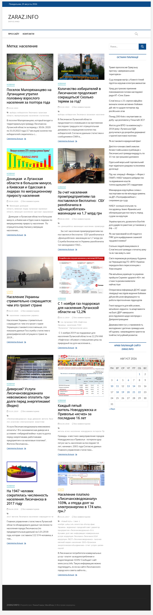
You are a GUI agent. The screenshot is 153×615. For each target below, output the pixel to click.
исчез (67, 431)
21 (134, 392)
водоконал (71, 527)
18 (117, 392)
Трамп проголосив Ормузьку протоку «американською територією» (123, 71)
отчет (87, 545)
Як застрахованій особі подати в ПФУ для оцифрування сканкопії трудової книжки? (125, 237)
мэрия (68, 542)
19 (122, 392)
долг (68, 533)
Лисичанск (33, 112)
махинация (79, 226)
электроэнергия (27, 422)
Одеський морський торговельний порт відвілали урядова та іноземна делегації (127, 165)
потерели (97, 431)
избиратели (22, 112)
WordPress (49, 605)
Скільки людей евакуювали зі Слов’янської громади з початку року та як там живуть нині (127, 249)
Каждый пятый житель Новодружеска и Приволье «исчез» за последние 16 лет (77, 411)
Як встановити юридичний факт (125, 141)
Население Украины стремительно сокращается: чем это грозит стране (29, 300)
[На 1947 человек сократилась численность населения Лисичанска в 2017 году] (30, 472)
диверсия (37, 419)
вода (30, 419)
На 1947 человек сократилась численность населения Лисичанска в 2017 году (27, 497)
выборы (13, 112)
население (34, 115)
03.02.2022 (13, 108)
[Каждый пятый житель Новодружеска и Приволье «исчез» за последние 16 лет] (81, 376)
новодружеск (86, 431)
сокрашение (25, 315)
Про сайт (13, 34)
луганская (91, 114)
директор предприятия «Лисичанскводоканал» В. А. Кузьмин (79, 530)
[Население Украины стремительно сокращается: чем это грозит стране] (30, 272)
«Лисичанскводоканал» (17, 419)
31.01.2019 (13, 411)
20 (128, 392)
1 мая (75, 521)
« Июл (112, 409)
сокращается (45, 517)
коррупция (68, 536)
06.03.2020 (13, 311)
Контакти (28, 34)
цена (85, 328)
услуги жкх (15, 422)
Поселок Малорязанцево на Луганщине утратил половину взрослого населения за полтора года (29, 95)
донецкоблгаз (67, 226)
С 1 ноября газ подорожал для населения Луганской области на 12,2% (79, 307)
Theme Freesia (38, 605)
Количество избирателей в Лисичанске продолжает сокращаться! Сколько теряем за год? (79, 94)
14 (134, 386)
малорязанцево (21, 115)
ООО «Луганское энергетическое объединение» (77, 543)
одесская (38, 212)
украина (34, 315)
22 (139, 392)
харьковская (48, 212)
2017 (9, 517)
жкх (71, 533)
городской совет (84, 527)
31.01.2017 (64, 517)
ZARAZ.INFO (23, 17)
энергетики (40, 422)
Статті (10, 291)
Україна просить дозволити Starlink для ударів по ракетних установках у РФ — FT (127, 225)
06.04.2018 (64, 424)
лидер (25, 209)
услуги (94, 545)
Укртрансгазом (75, 328)
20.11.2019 (64, 317)
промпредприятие (103, 226)
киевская (18, 209)
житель (61, 431)
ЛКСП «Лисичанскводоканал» (80, 539)
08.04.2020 (64, 219)
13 (128, 386)
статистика (44, 115)
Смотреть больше (22, 139)
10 (112, 386)
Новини (11, 84)
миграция (18, 212)
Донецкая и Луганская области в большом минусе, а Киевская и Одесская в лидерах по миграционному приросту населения (29, 187)
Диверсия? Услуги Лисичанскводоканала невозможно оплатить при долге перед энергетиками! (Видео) (28, 397)
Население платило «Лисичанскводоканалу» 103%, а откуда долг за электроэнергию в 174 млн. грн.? (80, 502)
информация (79, 533)
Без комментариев (82, 107)
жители (45, 419)
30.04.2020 (13, 201)
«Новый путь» (66, 521)
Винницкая (14, 206)
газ (59, 226)
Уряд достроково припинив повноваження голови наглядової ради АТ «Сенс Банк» (126, 92)
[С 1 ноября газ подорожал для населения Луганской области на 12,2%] (81, 276)
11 (117, 386)
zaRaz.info (69, 524)
